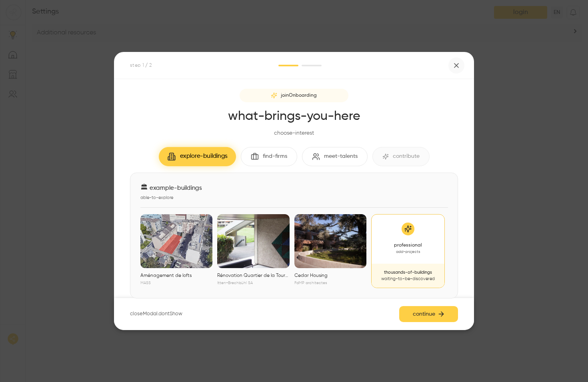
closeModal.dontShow (156, 313)
